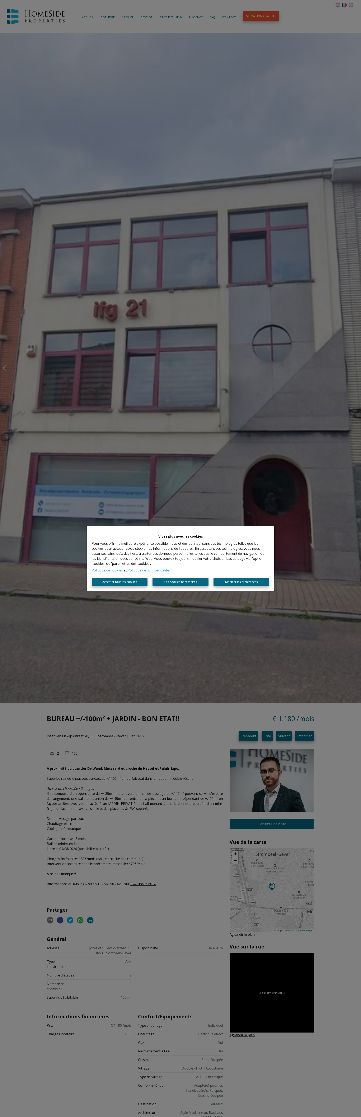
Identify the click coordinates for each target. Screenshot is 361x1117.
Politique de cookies (107, 570)
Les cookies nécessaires (180, 582)
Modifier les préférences (241, 582)
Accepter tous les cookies (119, 582)
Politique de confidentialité (148, 570)
